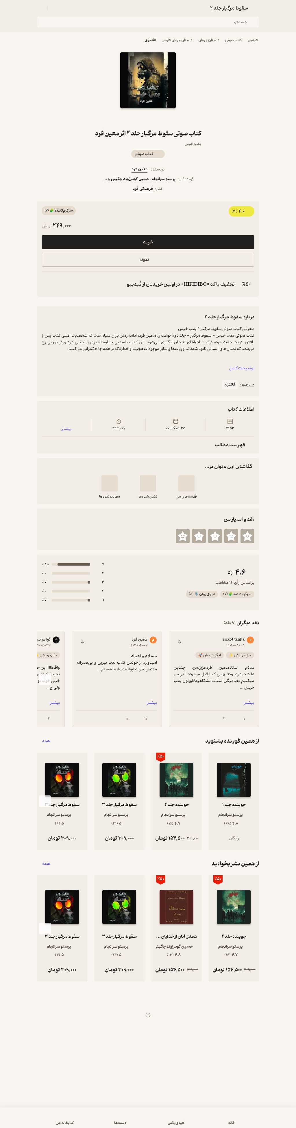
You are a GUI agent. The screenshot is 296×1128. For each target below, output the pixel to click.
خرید (148, 242)
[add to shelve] (186, 483)
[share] (134, 118)
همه (46, 741)
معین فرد (139, 169)
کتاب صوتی (233, 40)
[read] (109, 483)
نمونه (144, 260)
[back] (255, 8)
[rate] (247, 536)
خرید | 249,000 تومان (148, 1120)
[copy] (47, 284)
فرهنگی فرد (143, 189)
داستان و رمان (208, 40)
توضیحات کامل (241, 368)
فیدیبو (252, 40)
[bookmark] (162, 118)
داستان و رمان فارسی (177, 40)
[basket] (55, 8)
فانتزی (150, 40)
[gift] (148, 118)
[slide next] (45, 679)
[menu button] (40, 8)
